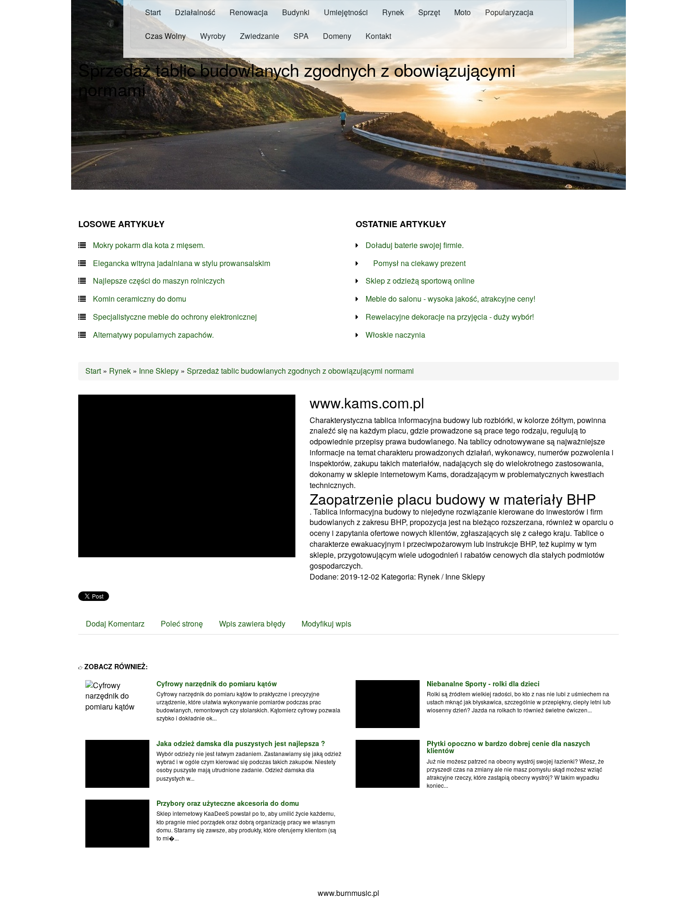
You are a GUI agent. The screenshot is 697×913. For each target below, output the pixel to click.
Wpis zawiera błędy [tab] (252, 623)
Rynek (120, 370)
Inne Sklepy (159, 370)
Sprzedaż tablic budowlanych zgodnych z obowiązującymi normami (300, 370)
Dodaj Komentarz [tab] (115, 623)
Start (93, 370)
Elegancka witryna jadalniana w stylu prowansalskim (181, 263)
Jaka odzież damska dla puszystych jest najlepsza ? (240, 743)
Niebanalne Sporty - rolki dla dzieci (483, 683)
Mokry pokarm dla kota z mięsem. (149, 245)
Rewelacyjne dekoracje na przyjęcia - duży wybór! (450, 317)
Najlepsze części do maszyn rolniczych (159, 281)
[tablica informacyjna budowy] (186, 474)
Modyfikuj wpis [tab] (326, 623)
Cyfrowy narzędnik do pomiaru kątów (216, 683)
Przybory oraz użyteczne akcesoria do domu (227, 803)
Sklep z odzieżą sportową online (420, 281)
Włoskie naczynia (395, 335)
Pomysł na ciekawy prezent (416, 263)
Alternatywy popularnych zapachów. (153, 335)
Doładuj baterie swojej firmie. (415, 245)
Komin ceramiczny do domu (139, 299)
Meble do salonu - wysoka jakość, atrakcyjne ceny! (450, 299)
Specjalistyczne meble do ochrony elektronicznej (175, 317)
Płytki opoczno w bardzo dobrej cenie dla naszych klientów (508, 746)
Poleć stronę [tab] (182, 623)
